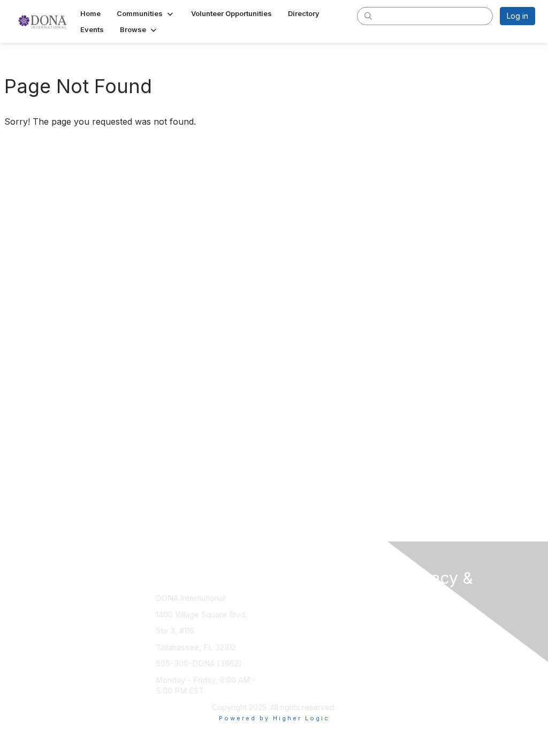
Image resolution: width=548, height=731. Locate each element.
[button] (146, 13)
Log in (517, 15)
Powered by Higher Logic (274, 718)
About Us (417, 617)
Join (285, 598)
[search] (368, 15)
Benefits (292, 608)
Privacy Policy (426, 628)
